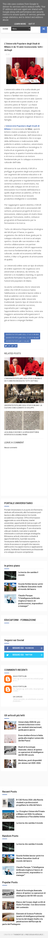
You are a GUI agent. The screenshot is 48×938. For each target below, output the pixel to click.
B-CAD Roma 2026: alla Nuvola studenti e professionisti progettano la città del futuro (29, 802)
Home (5, 29)
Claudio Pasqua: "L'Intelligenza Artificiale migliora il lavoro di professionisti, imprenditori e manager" (30, 600)
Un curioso (17, 697)
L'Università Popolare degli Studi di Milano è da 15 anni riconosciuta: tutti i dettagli (23, 380)
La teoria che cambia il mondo (29, 823)
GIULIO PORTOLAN (20, 676)
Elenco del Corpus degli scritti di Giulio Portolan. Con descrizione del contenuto (30, 904)
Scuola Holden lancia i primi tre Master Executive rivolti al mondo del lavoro (30, 586)
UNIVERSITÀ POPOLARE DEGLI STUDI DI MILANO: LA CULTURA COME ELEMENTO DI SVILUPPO (23, 406)
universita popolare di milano (17, 341)
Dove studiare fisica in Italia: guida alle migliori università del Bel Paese (31, 738)
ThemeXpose (18, 934)
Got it (32, 24)
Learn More (20, 24)
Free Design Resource (34, 934)
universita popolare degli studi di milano (22, 334)
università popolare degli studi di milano (22, 338)
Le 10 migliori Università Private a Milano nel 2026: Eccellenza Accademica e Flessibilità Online (30, 814)
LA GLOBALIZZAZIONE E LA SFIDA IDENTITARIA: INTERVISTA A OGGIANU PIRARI (21, 433)
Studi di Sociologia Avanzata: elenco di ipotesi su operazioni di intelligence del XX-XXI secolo (31, 893)
